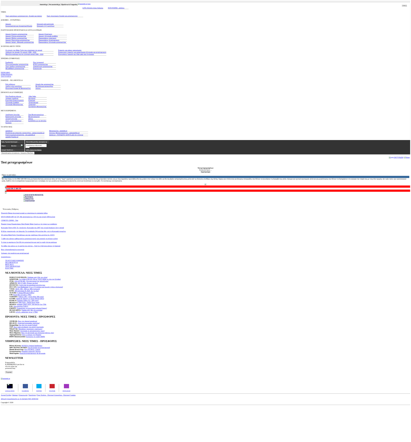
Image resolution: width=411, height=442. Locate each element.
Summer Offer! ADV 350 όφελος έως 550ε (31, 304)
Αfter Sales (32, 96)
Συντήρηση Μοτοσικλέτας (37, 106)
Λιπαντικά (31, 104)
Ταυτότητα (32, 395)
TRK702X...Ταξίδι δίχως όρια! (28, 302)
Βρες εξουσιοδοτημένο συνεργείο (12, 249)
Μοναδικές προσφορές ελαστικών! (30, 329)
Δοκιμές (8, 24)
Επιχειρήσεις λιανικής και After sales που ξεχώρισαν (76, 54)
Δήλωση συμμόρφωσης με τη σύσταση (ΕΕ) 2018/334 (19, 399)
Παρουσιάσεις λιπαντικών (47, 38)
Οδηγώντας (29, 199)
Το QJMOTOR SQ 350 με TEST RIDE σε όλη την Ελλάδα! (40, 279)
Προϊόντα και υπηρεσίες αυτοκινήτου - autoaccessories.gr (24, 133)
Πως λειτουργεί (38, 62)
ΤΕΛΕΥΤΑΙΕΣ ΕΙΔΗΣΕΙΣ (14, 260)
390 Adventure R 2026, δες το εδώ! (26, 291)
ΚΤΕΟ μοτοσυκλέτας (40, 64)
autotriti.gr (8, 131)
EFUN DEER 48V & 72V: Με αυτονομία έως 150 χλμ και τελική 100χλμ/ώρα (28, 217)
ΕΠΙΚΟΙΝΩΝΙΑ (6, 74)
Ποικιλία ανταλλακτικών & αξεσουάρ (32, 353)
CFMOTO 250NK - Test (9, 220)
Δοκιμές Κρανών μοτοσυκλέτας (16, 34)
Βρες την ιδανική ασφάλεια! (27, 321)
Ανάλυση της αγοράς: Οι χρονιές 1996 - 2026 (20, 52)
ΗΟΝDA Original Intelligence (32, 346)
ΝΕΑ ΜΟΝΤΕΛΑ (11, 262)
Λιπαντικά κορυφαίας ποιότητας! (29, 323)
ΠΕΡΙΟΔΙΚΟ (5, 72)
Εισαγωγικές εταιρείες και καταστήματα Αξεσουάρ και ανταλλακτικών (82, 52)
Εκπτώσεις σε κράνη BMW (35, 337)
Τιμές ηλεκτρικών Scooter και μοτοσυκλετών (62, 16)
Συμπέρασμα (30, 200)
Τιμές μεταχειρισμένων (13, 121)
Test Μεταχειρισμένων (36, 114)
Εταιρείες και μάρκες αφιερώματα (69, 50)
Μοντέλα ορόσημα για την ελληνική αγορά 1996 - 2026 (24, 54)
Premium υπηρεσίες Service (31, 351)
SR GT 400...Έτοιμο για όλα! (28, 283)
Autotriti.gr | (38, 4)
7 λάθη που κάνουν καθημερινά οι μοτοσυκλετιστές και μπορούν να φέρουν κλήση (29, 239)
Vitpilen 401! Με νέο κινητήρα (31, 310)
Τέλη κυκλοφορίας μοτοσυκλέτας (16, 64)
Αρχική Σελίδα (6, 395)
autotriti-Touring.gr (11, 137)
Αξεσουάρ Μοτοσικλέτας (14, 104)
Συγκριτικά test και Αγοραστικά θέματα (18, 26)
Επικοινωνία (37, 68)
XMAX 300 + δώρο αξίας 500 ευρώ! (31, 297)
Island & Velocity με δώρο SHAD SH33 (30, 298)
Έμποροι (8, 123)
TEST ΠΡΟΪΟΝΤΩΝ (12, 266)
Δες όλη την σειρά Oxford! (28, 325)
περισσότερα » (6, 257)
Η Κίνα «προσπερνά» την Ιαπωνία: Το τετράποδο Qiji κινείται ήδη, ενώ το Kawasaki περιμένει (33, 231)
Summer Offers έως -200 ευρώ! (28, 300)
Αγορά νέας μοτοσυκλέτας (44, 84)
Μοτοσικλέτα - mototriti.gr (58, 131)
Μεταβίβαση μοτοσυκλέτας (14, 68)
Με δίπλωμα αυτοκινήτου (44, 86)
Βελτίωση (31, 98)
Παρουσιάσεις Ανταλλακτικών (49, 40)
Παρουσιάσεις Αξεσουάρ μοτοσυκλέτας (52, 42)
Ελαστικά (31, 100)
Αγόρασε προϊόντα (11, 98)
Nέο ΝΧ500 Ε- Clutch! (32, 349)
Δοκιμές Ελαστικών (45, 34)
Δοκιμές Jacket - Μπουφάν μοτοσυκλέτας (19, 42)
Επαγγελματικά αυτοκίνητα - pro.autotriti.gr (20, 135)
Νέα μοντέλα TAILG (21, 306)
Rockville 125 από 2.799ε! (22, 295)
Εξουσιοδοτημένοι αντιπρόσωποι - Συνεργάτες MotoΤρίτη (17, 153)
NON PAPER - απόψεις (116, 8)
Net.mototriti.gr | (49, 4)
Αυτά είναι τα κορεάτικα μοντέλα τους (32, 285)
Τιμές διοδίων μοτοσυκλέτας (15, 66)
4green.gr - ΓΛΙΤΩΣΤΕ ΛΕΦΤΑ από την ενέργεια (66, 135)
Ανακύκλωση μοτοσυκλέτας (42, 66)
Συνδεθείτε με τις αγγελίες (37, 121)
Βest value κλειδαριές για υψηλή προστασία (29, 327)
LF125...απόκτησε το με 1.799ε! (27, 312)
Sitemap (15, 395)
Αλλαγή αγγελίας (11, 119)
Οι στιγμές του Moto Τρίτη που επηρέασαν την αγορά (23, 50)
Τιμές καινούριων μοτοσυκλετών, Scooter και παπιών (23, 16)
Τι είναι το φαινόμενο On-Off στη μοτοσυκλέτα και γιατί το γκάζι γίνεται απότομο (29, 242)
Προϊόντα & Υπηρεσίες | (64, 4)
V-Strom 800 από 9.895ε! (25, 293)
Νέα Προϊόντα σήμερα (13, 96)
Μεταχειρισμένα (33, 117)
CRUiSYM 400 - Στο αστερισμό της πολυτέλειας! (31, 281)
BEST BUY (9, 264)
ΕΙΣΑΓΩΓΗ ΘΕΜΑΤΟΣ (34, 195)
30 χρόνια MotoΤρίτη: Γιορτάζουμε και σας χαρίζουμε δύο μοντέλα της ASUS (27, 235)
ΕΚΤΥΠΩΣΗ (399, 157)
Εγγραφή (9, 372)
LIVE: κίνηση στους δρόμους (33, 150)
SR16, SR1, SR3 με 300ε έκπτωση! (27, 289)
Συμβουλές (9, 62)
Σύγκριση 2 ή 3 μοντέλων (45, 26)
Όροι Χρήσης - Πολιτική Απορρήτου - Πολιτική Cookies (56, 395)
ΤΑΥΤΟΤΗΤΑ (6, 76)
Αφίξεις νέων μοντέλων (13, 86)
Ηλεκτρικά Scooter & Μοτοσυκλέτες (18, 88)
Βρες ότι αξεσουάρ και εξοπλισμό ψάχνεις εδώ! (37, 333)
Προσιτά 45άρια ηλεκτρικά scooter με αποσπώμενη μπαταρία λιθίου (24, 213)
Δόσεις (30, 119)
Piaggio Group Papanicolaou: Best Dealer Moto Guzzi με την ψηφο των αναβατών (29, 224)
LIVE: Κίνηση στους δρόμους (93, 8)
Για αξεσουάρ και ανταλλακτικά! (39, 347)
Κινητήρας (29, 197)
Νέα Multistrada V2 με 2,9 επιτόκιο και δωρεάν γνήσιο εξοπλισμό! (40, 287)
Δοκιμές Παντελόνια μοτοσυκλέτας (17, 40)
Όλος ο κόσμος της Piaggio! (31, 335)
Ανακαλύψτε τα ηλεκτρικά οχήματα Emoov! (32, 308)
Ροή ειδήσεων (10, 84)
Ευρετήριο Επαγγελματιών (14, 100)
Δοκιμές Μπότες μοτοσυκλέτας (16, 38)
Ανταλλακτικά (33, 102)
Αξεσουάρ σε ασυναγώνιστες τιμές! (32, 331)
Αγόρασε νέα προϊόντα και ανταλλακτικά (15, 253)
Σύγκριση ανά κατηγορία (45, 24)
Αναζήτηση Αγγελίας (12, 114)
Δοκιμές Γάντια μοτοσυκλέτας (15, 36)
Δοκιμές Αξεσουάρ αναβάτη (48, 36)
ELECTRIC (9, 268)
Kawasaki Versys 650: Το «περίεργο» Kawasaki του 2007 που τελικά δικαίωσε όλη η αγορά (32, 228)
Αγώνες (38, 88)
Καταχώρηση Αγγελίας (13, 117)
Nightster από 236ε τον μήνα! (37, 277)
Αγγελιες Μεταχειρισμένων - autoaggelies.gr (64, 133)
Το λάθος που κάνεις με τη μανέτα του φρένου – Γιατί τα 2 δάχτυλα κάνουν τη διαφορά (30, 246)
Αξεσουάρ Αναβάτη (12, 102)
